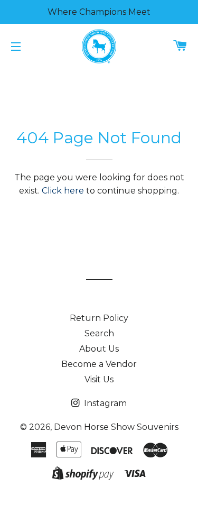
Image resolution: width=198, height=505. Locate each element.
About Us (99, 349)
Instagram (104, 403)
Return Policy (99, 318)
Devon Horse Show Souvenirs (116, 427)
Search (99, 333)
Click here (63, 191)
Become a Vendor (99, 364)
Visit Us (99, 379)
